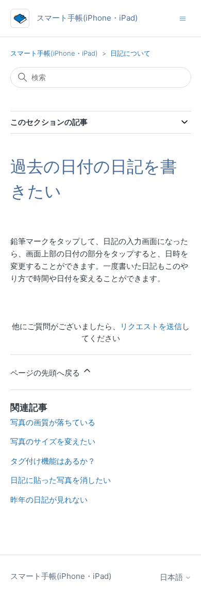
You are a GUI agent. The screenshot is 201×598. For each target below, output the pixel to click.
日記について (130, 53)
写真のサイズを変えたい (52, 441)
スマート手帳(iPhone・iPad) (54, 53)
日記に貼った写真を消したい (60, 480)
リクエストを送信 (151, 326)
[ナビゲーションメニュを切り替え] (182, 17)
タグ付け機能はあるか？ (52, 461)
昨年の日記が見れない (49, 500)
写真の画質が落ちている (52, 422)
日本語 (172, 577)
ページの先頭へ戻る (46, 373)
